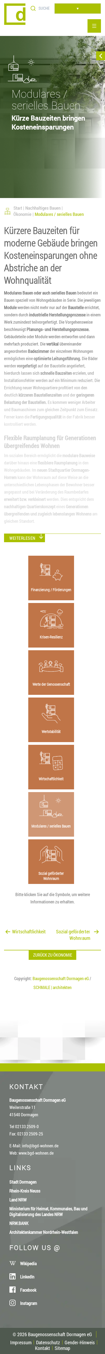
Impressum (21, 1342)
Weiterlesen (22, 538)
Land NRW (18, 1199)
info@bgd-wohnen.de (40, 1145)
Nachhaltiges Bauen (43, 208)
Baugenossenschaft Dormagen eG (61, 978)
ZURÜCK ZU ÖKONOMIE (52, 955)
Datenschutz (48, 1342)
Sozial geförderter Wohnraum (73, 931)
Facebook (28, 1290)
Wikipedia (28, 1263)
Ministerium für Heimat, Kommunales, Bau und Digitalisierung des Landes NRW (48, 1211)
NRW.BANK (19, 1223)
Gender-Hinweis (80, 1342)
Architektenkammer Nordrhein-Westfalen (43, 1232)
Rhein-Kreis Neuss (24, 1191)
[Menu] (94, 26)
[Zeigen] (100, 55)
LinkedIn (27, 1276)
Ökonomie (22, 214)
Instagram (28, 1303)
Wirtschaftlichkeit (29, 931)
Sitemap (62, 1348)
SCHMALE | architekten (52, 987)
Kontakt (42, 1348)
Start (17, 208)
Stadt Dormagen (23, 1182)
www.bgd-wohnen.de (36, 1153)
